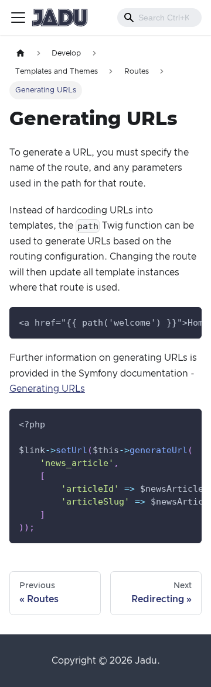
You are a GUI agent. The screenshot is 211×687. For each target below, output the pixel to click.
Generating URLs (47, 388)
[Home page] (20, 53)
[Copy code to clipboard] (187, 322)
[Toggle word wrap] (166, 322)
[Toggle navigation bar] (18, 17)
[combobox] (159, 17)
